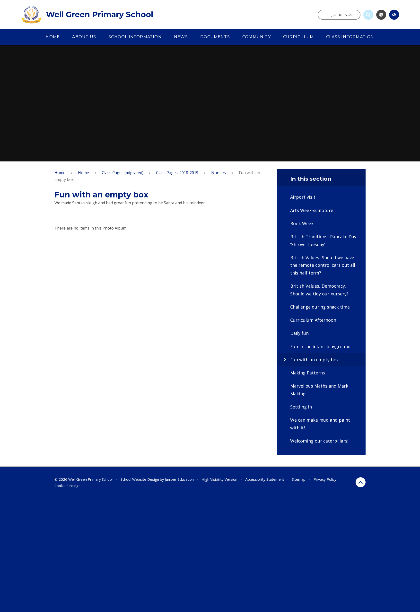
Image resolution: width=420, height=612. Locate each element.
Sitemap (299, 479)
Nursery (218, 172)
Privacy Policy (325, 479)
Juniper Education (179, 479)
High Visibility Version (219, 479)
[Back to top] (361, 482)
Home (59, 172)
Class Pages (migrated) (122, 172)
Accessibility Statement (264, 479)
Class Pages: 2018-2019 (177, 172)
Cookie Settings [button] (67, 485)
